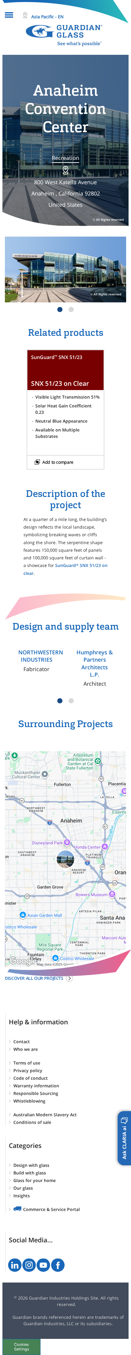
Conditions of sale (32, 1122)
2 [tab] (71, 309)
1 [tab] (59, 309)
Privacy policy (27, 1070)
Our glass (23, 1188)
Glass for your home (34, 1180)
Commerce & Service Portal (51, 1209)
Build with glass (29, 1173)
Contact (21, 1041)
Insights (21, 1195)
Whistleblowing (29, 1101)
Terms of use (26, 1063)
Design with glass (31, 1165)
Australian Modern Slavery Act (45, 1114)
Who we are (25, 1049)
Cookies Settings (21, 1346)
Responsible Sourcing (35, 1093)
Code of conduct (30, 1078)
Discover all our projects (34, 978)
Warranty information (36, 1086)
